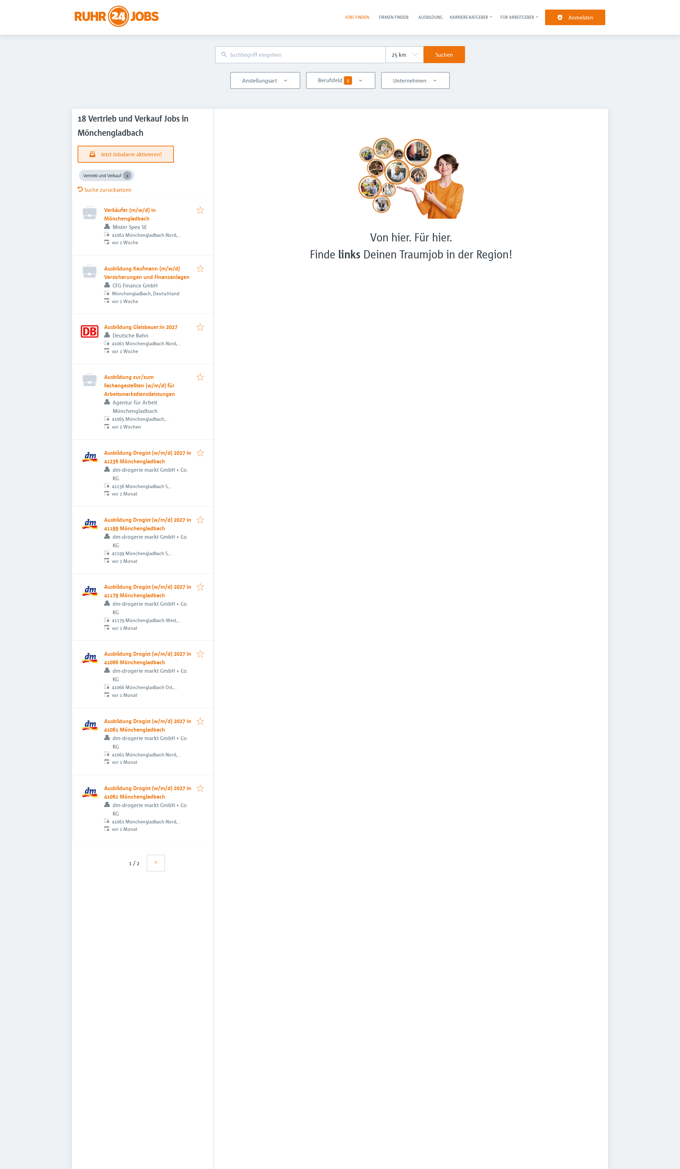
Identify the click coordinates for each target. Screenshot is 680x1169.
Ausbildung (430, 17)
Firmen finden (393, 17)
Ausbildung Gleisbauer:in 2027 (140, 326)
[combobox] (300, 54)
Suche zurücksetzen (107, 189)
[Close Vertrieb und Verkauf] (127, 175)
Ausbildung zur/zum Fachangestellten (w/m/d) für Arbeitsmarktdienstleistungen (139, 385)
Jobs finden (357, 17)
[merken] (200, 211)
